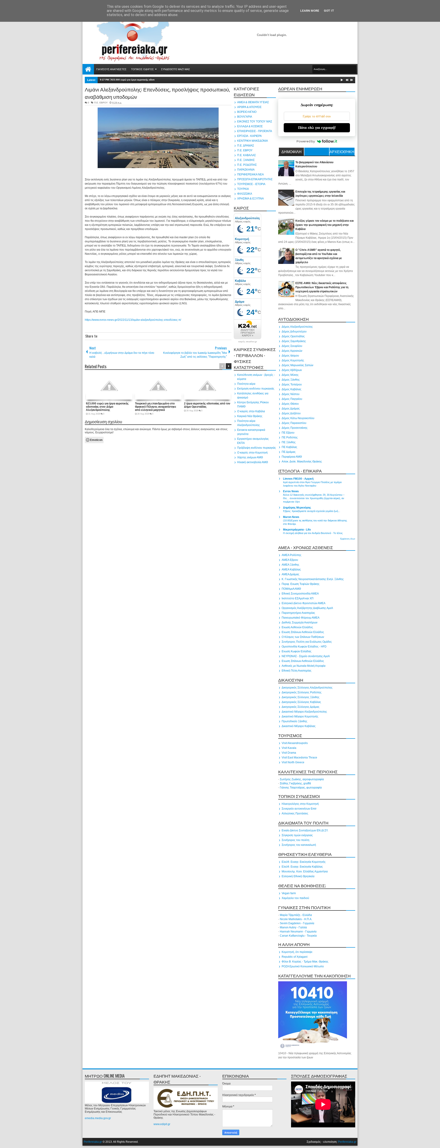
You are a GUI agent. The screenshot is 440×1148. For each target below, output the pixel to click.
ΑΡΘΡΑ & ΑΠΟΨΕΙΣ (249, 107)
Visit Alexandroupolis (295, 743)
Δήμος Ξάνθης (291, 379)
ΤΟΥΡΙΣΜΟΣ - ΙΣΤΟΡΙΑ (251, 184)
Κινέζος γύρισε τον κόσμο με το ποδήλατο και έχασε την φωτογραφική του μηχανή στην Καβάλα (324, 225)
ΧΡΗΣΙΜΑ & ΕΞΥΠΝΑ (250, 198)
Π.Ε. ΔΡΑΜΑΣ (245, 145)
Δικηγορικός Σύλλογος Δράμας (300, 706)
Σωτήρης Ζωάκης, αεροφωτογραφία (302, 779)
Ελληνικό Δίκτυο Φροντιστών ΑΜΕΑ (303, 603)
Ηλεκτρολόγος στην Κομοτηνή (300, 803)
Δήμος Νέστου (291, 394)
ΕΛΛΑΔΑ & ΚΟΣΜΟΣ (250, 126)
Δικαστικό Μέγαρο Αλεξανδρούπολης (304, 711)
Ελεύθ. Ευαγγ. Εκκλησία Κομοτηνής (304, 861)
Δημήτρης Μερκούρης (297, 507)
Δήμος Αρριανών (292, 350)
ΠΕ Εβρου (288, 432)
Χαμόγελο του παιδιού (295, 898)
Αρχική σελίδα (88, 69)
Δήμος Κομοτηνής (293, 360)
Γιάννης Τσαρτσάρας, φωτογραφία (301, 787)
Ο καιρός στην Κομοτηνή (252, 452)
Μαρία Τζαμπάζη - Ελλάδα (296, 915)
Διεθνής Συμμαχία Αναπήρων (299, 622)
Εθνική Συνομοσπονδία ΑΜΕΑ (300, 593)
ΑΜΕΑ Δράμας (290, 574)
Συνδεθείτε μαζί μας (175, 69)
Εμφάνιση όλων (347, 539)
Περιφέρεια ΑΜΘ (292, 456)
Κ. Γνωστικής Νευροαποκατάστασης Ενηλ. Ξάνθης (313, 579)
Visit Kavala (289, 748)
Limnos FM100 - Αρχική (298, 478)
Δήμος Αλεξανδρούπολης (297, 326)
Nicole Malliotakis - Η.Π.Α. (296, 919)
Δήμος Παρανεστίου (294, 423)
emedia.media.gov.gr (98, 1118)
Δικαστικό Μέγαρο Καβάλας (299, 726)
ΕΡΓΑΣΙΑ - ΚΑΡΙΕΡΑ (249, 136)
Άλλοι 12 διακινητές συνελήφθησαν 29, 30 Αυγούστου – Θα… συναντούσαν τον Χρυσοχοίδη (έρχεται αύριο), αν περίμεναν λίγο (313, 498)
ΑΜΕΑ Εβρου (290, 560)
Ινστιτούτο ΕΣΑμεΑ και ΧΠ (298, 598)
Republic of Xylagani (295, 956)
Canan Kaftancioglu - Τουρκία (298, 935)
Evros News (291, 491)
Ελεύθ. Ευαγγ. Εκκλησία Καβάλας (302, 866)
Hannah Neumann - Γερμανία (298, 931)
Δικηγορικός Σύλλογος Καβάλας (301, 702)
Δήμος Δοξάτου (291, 413)
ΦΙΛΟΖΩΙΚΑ (244, 193)
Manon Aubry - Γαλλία (293, 927)
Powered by (306, 141)
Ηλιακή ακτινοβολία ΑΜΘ (252, 462)
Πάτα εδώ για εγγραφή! (317, 127)
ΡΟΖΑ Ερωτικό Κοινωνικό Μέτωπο (303, 966)
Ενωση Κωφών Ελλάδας (296, 651)
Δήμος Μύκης (290, 374)
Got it (329, 10)
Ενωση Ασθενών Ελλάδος (297, 627)
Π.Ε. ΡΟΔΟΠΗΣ (247, 164)
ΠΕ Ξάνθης (289, 442)
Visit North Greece (293, 762)
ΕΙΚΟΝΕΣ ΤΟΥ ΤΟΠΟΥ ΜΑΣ (254, 121)
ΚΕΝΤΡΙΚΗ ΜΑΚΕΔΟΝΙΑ (252, 140)
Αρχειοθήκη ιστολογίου (342, 152)
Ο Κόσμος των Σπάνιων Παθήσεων (303, 637)
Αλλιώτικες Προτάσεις (295, 813)
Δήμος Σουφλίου (292, 346)
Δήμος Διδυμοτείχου (294, 331)
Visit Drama (289, 752)
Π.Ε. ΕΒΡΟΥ (101, 102)
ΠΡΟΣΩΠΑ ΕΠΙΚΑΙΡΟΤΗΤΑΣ (254, 179)
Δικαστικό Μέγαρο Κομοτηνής (300, 716)
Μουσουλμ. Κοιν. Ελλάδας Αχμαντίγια (305, 871)
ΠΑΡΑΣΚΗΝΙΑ (246, 169)
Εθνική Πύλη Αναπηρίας (296, 670)
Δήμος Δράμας (291, 408)
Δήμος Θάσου (290, 403)
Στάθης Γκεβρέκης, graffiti (295, 783)
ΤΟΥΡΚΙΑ (243, 189)
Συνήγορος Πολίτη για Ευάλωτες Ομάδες (307, 641)
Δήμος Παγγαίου (292, 399)
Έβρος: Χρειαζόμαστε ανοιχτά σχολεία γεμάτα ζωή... (311, 511)
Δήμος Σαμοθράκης (294, 341)
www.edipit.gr (162, 1124)
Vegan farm (289, 893)
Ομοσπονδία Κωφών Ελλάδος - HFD (304, 646)
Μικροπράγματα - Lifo (297, 529)
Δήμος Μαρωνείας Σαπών (297, 365)
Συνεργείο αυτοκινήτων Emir (299, 808)
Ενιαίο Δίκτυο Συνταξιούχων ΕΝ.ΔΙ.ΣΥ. (305, 830)
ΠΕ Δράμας (289, 452)
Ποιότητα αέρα (246, 383)
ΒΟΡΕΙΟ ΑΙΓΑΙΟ (246, 111)
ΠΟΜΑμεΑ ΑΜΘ (291, 588)
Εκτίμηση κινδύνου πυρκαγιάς (255, 388)
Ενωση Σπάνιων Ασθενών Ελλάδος (303, 632)
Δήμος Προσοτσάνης (295, 427)
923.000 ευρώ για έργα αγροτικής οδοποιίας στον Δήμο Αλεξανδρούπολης (152, 79)
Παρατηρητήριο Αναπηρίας (298, 612)
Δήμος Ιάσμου (290, 355)
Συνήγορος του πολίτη (295, 840)
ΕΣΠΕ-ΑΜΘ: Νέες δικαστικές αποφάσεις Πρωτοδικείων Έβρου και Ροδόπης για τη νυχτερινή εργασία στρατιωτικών (321, 287)
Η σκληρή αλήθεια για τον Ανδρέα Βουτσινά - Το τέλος (313, 533)
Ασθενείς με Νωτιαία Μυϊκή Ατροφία (303, 665)
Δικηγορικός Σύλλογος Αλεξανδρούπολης (307, 687)
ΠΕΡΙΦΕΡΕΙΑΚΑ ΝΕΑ (250, 174)
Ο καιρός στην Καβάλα (251, 411)
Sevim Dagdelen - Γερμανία (297, 923)
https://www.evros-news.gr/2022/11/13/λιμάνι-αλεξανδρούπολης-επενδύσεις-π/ (133, 319)
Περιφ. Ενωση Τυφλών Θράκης (300, 584)
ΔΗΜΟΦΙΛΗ (291, 151)
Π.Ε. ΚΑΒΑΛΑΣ (246, 155)
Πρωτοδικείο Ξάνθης (294, 721)
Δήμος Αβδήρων (292, 370)
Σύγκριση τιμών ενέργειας (297, 835)
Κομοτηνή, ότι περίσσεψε (297, 952)
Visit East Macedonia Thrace (299, 757)
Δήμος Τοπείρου (292, 384)
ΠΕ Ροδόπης (290, 437)
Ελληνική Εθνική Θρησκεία (298, 876)
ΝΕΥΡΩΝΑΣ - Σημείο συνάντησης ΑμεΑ (306, 656)
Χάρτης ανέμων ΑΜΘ (250, 457)
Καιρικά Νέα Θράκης (249, 416)
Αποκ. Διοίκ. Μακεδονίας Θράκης (302, 461)
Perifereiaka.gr (93, 1141)
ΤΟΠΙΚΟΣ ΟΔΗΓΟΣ (142, 69)
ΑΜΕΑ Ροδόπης (291, 555)
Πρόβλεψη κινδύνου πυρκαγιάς (256, 447)
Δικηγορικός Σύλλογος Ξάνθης (300, 697)
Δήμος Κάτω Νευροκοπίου (298, 418)
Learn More (309, 10)
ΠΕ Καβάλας (289, 447)
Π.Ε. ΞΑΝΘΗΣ (246, 160)
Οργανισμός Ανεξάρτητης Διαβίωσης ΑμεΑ (307, 608)
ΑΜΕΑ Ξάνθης (290, 564)
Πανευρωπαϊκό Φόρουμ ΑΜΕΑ (300, 617)
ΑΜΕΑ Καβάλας (291, 569)
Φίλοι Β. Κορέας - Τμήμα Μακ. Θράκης (305, 961)
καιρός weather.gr (247, 341)
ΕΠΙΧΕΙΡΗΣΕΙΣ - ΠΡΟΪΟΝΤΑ (254, 131)
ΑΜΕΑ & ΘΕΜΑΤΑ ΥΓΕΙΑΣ (253, 102)
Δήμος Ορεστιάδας (293, 336)
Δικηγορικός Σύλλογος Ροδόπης (302, 692)
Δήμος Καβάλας (291, 389)
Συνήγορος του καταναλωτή (299, 844)
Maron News (291, 517)
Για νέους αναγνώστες (111, 69)
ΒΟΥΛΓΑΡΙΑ (244, 116)
